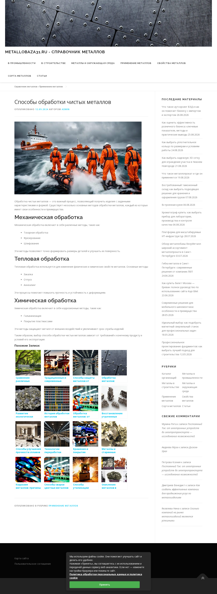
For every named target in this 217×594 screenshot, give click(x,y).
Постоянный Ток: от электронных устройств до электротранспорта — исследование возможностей (182, 470)
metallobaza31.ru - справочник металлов (55, 51)
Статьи (42, 76)
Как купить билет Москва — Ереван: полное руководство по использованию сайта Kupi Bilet (180, 287)
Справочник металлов (25, 86)
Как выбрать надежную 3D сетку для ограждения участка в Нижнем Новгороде (182, 162)
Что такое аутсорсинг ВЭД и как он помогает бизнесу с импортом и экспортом (181, 110)
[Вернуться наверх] (203, 578)
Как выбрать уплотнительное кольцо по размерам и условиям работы (180, 146)
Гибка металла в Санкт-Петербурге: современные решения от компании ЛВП (177, 267)
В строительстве (53, 63)
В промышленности (22, 63)
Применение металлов (136, 63)
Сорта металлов (19, 76)
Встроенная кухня (172, 204)
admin (66, 109)
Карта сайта (21, 558)
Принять (104, 584)
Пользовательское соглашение (32, 563)
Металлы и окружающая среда (93, 63)
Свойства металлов (171, 63)
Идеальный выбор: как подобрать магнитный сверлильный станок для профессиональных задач (181, 326)
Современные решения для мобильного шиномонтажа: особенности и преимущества (179, 307)
